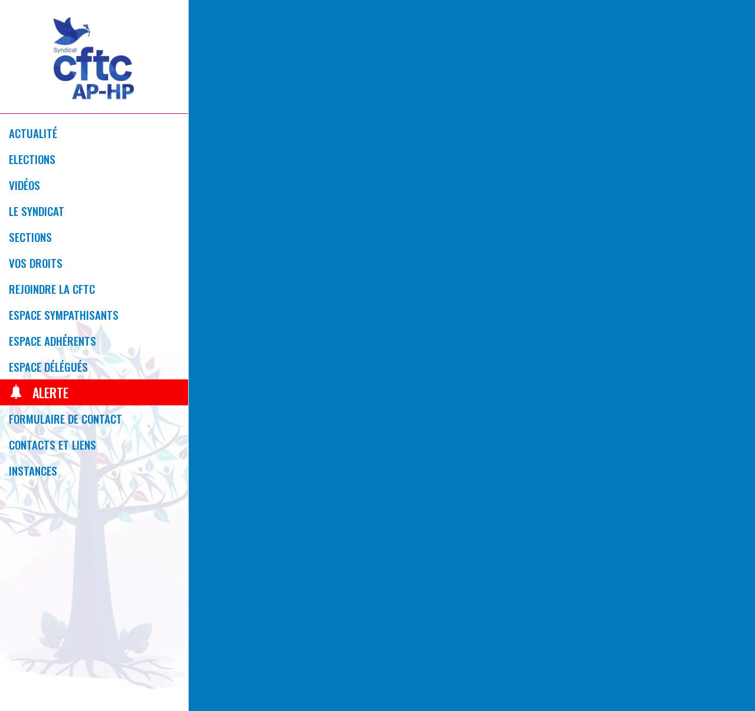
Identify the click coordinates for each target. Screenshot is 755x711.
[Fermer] (208, 19)
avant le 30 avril (585, 562)
